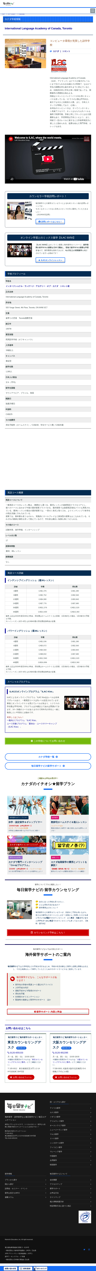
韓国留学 (53, 1165)
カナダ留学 (54, 1112)
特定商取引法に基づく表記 (60, 1206)
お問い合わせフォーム (22, 1077)
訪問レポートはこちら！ (51, 221)
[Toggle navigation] (93, 10)
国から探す (9, 1184)
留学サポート (55, 1188)
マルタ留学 (54, 1134)
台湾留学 (53, 1160)
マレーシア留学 (56, 1152)
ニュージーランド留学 (58, 1130)
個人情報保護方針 (57, 1202)
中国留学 (53, 1156)
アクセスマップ (56, 1184)
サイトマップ (55, 1197)
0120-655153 (16, 1052)
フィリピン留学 (56, 1147)
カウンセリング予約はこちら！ (49, 932)
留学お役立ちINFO (12, 1193)
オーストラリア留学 (58, 1125)
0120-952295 (61, 1052)
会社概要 (53, 1180)
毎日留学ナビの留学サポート (46, 766)
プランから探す (11, 1180)
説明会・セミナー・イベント (16, 1188)
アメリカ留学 (55, 1108)
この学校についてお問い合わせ (49, 741)
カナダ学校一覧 (46, 757)
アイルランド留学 (57, 1121)
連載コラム (9, 1197)
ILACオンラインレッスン (51, 260)
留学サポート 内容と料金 (49, 1011)
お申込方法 (54, 1193)
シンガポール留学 (57, 1143)
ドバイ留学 (54, 1138)
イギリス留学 (55, 1117)
